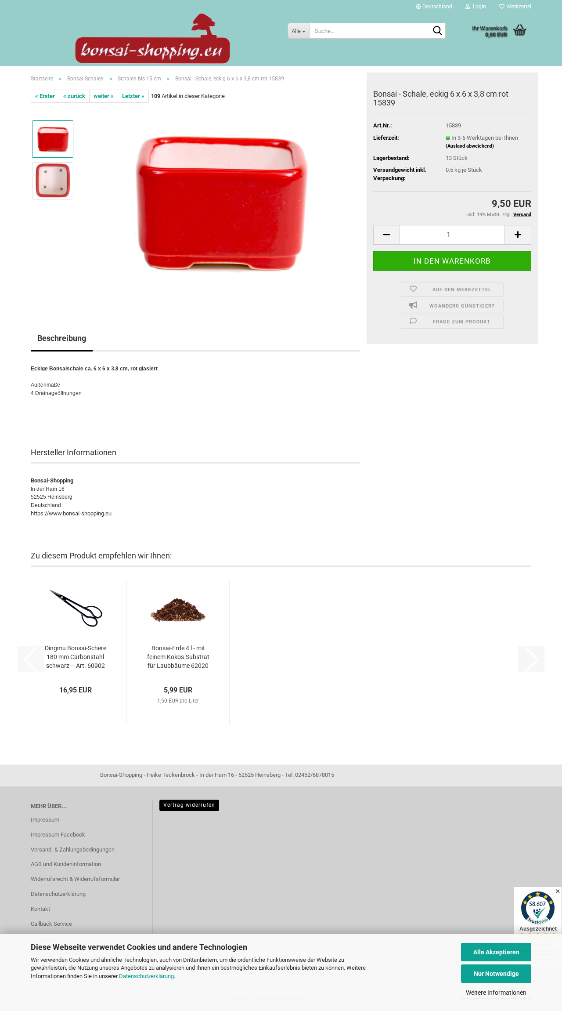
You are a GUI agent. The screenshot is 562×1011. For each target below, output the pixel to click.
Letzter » (133, 96)
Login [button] (478, 7)
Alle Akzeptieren (496, 952)
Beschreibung (61, 338)
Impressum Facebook (58, 834)
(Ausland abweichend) (470, 146)
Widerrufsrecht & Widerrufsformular (75, 879)
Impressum (45, 819)
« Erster (45, 96)
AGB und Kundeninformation (66, 864)
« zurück (74, 96)
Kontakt (40, 909)
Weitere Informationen (496, 992)
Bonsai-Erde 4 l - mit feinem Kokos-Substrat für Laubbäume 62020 (178, 657)
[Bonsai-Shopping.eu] (152, 38)
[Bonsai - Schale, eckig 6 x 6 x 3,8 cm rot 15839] (221, 201)
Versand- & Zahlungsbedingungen (73, 849)
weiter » (104, 96)
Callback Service (51, 923)
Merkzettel (517, 7)
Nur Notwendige (496, 973)
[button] (434, 6)
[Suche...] (437, 31)
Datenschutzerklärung (146, 976)
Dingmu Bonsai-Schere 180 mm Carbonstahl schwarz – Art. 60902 (75, 657)
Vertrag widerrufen (189, 805)
